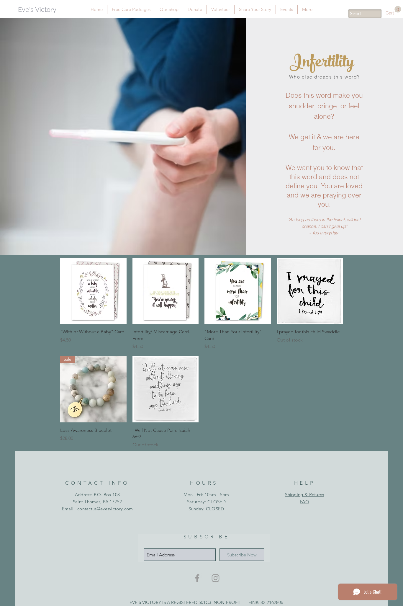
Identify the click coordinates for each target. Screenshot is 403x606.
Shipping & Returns (304, 494)
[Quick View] (93, 291)
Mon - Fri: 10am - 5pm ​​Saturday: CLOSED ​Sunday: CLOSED (206, 502)
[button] (393, 11)
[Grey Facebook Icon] (197, 578)
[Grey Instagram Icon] (215, 578)
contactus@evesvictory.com (105, 509)
